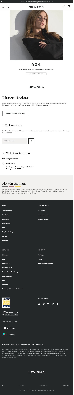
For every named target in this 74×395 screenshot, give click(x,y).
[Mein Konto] (64, 6)
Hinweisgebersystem (45, 263)
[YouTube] (48, 304)
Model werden (43, 215)
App (3, 259)
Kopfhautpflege (8, 232)
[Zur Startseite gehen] (36, 7)
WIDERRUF (22, 385)
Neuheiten (6, 215)
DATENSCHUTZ (44, 385)
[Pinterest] (53, 304)
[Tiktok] (43, 304)
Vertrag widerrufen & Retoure (12, 289)
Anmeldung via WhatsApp (15, 113)
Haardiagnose (7, 276)
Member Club (7, 268)
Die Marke (41, 211)
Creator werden (43, 219)
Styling (4, 236)
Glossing (5, 240)
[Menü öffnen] (3, 7)
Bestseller (5, 219)
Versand (5, 284)
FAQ (3, 280)
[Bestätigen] (31, 141)
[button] (2, 1)
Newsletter (6, 263)
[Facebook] (57, 304)
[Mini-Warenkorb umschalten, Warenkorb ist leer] (68, 6)
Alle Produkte (7, 211)
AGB (3, 385)
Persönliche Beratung (10, 272)
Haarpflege (6, 223)
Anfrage (41, 255)
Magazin (5, 255)
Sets (3, 228)
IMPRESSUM (66, 385)
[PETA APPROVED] (18, 313)
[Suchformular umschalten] (8, 6)
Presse (40, 259)
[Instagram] (39, 304)
